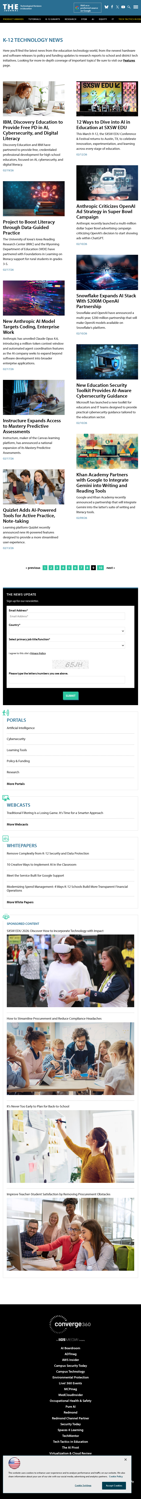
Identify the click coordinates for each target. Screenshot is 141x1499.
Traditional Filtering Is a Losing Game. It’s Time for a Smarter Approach (55, 813)
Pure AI (71, 1406)
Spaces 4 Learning (70, 1430)
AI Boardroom (70, 1348)
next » (110, 568)
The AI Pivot (70, 1447)
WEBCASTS (18, 805)
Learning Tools (17, 750)
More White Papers (20, 902)
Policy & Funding (18, 761)
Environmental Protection (71, 1377)
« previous (33, 568)
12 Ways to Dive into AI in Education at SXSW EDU (103, 124)
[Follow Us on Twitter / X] (117, 6)
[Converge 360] (70, 1324)
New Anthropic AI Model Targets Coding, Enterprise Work (31, 326)
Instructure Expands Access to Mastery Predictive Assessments (32, 425)
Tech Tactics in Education (70, 1441)
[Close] (126, 1460)
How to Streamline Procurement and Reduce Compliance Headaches (54, 1019)
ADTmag (71, 1354)
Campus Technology (70, 1371)
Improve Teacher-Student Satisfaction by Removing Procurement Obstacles (58, 1194)
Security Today (70, 1424)
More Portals (16, 784)
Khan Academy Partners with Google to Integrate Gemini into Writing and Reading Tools (102, 482)
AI (93, 19)
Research (70, 19)
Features (129, 60)
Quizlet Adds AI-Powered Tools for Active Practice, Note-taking (29, 515)
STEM (84, 19)
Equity (103, 19)
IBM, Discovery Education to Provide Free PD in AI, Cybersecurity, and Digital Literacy (33, 130)
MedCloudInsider (70, 1395)
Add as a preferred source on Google (89, 8)
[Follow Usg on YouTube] (123, 7)
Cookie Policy (116, 1476)
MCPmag (70, 1389)
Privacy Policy (38, 653)
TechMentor (70, 1436)
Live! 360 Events (70, 1383)
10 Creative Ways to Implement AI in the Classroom (41, 864)
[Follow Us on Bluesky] (106, 7)
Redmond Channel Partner (70, 1418)
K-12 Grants (53, 19)
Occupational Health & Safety (70, 1401)
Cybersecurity (16, 739)
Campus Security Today (70, 1365)
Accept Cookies (114, 1485)
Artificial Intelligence (21, 728)
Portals (16, 720)
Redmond (70, 1412)
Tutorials (34, 19)
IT (113, 19)
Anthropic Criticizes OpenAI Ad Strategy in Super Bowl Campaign (105, 211)
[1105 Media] (70, 1339)
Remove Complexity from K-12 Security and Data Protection (48, 853)
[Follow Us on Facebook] (112, 6)
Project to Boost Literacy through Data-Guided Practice (29, 227)
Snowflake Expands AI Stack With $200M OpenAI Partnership (106, 301)
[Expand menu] (136, 7)
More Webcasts (17, 824)
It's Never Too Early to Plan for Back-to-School (38, 1106)
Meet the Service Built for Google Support (35, 875)
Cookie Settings (83, 1485)
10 (100, 568)
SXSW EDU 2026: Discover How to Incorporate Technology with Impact (55, 931)
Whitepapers (22, 845)
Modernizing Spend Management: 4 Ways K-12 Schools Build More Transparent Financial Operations (67, 888)
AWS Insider (70, 1360)
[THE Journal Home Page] (22, 7)
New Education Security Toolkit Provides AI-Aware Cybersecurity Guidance (103, 390)
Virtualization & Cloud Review (70, 1453)
